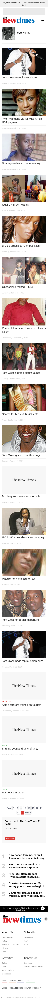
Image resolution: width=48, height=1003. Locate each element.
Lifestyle (30, 980)
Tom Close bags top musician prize (22, 661)
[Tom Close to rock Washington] (24, 61)
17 (25, 808)
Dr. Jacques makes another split (21, 496)
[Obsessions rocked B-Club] (24, 270)
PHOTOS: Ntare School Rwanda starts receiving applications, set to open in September (20, 878)
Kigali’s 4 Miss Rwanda (15, 204)
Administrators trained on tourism (21, 704)
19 (33, 808)
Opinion (12, 980)
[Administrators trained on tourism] (24, 686)
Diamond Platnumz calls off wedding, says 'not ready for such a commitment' (22, 895)
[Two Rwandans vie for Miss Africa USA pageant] (24, 102)
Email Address (11, 828)
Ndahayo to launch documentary (21, 163)
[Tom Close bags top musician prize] (24, 644)
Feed (4, 952)
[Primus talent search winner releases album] (24, 311)
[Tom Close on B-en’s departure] (24, 603)
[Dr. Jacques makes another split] (24, 480)
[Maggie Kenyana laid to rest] (24, 562)
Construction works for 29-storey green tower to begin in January (23, 886)
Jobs (26, 944)
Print (26, 941)
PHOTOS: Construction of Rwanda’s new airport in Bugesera (21, 867)
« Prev (8, 808)
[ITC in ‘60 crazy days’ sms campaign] (24, 521)
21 (41, 808)
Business (6, 702)
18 (29, 808)
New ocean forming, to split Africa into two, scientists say (27, 856)
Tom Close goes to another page (21, 455)
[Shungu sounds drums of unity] (24, 729)
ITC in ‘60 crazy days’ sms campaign (23, 537)
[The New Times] (18, 22)
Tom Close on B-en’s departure (20, 619)
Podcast (37, 988)
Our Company (7, 937)
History (5, 948)
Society (6, 745)
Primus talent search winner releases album (24, 330)
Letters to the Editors (33, 967)
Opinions (28, 963)
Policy (4, 941)
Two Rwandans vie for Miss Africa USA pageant (22, 120)
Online (4, 963)
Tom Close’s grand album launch (21, 372)
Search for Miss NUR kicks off (20, 414)
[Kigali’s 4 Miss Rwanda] (24, 188)
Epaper (28, 988)
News (4, 980)
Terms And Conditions (11, 944)
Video (4, 988)
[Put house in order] (24, 773)
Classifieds (6, 974)
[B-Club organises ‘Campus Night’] (24, 229)
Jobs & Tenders (16, 988)
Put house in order (13, 792)
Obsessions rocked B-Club (17, 286)
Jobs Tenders (8, 970)
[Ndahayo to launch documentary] (24, 147)
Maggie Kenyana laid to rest (18, 578)
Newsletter (29, 937)
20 (37, 808)
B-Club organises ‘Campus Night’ (21, 245)
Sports (20, 980)
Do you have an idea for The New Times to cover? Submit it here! (21, 909)
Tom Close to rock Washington (20, 77)
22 (18, 812)
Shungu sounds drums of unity (20, 748)
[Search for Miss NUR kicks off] (24, 397)
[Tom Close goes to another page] (24, 439)
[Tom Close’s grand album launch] (24, 356)
